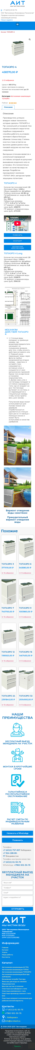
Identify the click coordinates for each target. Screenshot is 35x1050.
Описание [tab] (8, 107)
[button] (17, 24)
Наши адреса (7, 20)
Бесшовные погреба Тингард (13, 979)
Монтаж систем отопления (12, 986)
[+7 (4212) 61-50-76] (3, 1009)
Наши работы (7, 955)
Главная (5, 947)
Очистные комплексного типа (14, 991)
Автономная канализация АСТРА (15, 967)
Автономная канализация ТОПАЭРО (16, 972)
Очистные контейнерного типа (14, 989)
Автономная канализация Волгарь (16, 974)
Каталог (3, 32)
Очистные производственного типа (16, 993)
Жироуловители (8, 984)
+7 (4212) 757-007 (11, 850)
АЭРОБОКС (6, 977)
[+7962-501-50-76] (3, 1012)
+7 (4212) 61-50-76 (12, 862)
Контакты (6, 957)
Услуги (4, 952)
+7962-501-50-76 (22, 865)
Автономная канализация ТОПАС (15, 970)
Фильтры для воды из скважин (14, 981)
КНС (3, 996)
